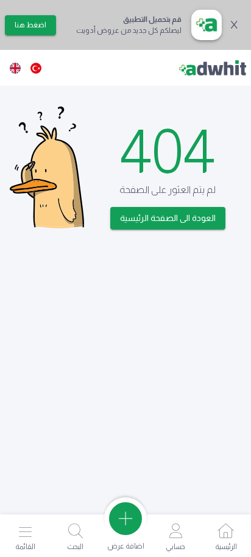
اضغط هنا (30, 25)
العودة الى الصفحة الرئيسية (168, 218)
